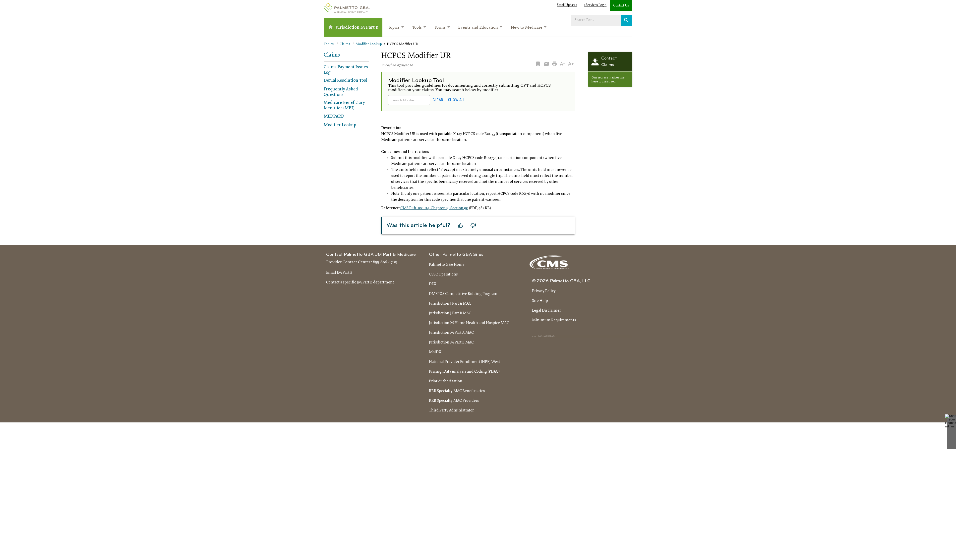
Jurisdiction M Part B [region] (357, 27)
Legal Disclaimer (546, 311)
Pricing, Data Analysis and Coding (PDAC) (464, 372)
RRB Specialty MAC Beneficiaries (457, 391)
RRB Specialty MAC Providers (454, 401)
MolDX (435, 352)
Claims (345, 44)
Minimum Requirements (554, 320)
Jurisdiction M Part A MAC (451, 333)
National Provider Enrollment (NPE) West (464, 362)
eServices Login (595, 5)
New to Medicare (526, 27)
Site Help (540, 301)
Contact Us (621, 5)
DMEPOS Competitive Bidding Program (463, 294)
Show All (456, 100)
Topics (394, 27)
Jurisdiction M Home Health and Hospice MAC (469, 323)
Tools (417, 27)
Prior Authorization (445, 381)
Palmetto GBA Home (447, 265)
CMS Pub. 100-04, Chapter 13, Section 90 (434, 208)
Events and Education (478, 27)
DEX (432, 284)
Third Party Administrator (451, 410)
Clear (437, 100)
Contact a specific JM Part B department (360, 282)
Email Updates (567, 5)
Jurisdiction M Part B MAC (451, 342)
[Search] (626, 20)
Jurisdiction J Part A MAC (450, 304)
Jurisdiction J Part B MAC (450, 313)
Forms (440, 27)
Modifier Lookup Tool (416, 81)
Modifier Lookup (369, 44)
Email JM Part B (339, 273)
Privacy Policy (544, 291)
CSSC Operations (443, 274)
